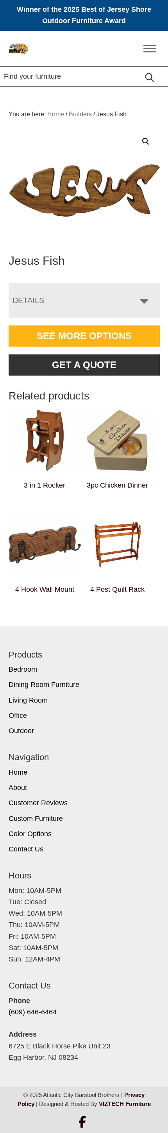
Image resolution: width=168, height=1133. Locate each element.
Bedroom (23, 669)
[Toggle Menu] (149, 48)
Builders (80, 114)
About (18, 787)
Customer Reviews (38, 803)
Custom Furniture (36, 818)
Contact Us (26, 849)
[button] (146, 141)
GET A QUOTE (84, 365)
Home (18, 772)
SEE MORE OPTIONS (84, 336)
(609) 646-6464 (33, 1012)
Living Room (28, 700)
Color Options (30, 834)
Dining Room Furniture (44, 684)
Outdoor (21, 731)
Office (18, 715)
